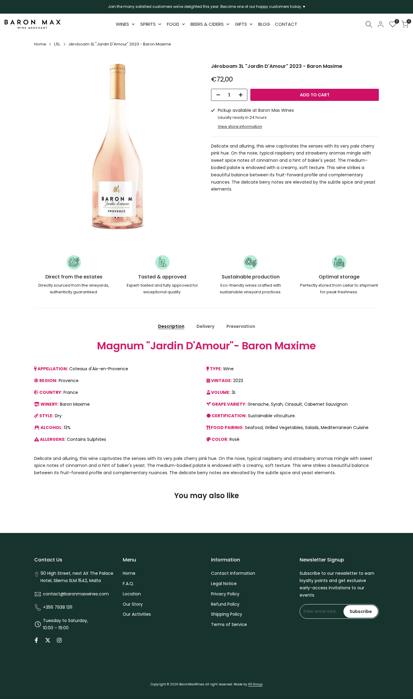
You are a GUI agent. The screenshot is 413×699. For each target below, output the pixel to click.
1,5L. (57, 44)
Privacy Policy (225, 594)
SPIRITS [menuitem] (148, 24)
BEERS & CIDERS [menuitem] (207, 24)
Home (40, 44)
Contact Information (233, 573)
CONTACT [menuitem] (286, 24)
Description (171, 326)
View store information (240, 126)
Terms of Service (229, 624)
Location (132, 594)
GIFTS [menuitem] (241, 24)
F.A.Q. (128, 584)
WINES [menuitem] (122, 24)
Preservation (240, 326)
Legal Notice (224, 584)
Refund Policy (225, 604)
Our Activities (137, 614)
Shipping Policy (226, 614)
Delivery (205, 326)
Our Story (133, 604)
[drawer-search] (369, 24)
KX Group (255, 684)
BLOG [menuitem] (264, 24)
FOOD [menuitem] (173, 24)
